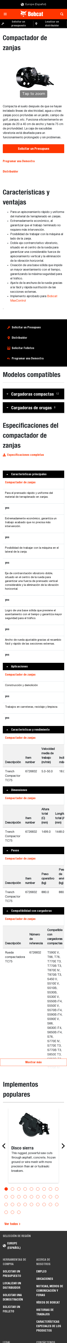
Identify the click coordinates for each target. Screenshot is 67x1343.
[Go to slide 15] (37, 1196)
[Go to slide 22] (25, 1204)
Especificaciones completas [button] (25, 455)
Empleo (41, 1271)
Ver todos (11, 1224)
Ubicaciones (44, 1279)
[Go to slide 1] (6, 1189)
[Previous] (4, 1146)
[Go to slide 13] (25, 1196)
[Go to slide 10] (6, 1196)
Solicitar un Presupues (33, 149)
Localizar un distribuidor (12, 1285)
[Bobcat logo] (32, 14)
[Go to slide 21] (18, 1204)
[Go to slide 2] (12, 1189)
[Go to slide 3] (18, 1189)
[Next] (62, 1146)
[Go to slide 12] (18, 1196)
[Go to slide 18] (56, 1196)
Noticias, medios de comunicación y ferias (49, 1290)
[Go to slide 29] (12, 1212)
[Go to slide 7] (44, 1189)
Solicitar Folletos (23, 348)
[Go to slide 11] (12, 1196)
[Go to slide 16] (44, 1196)
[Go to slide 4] (25, 1189)
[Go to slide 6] (37, 1189)
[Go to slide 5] (31, 1189)
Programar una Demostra (19, 161)
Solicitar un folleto (11, 1309)
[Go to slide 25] (44, 1204)
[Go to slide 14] (31, 1196)
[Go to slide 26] (50, 1204)
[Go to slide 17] (50, 1196)
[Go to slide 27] (56, 1204)
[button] (33, 394)
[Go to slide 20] (12, 1204)
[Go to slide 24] (37, 1204)
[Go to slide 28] (6, 1212)
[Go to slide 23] (31, 1204)
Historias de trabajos (45, 1312)
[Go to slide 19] (6, 1204)
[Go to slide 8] (50, 1189)
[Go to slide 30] (18, 1212)
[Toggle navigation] (6, 14)
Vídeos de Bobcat (48, 1302)
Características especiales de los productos (48, 1326)
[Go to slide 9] (56, 1189)
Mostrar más (33, 1062)
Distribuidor (10, 171)
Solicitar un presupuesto (12, 1274)
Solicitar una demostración (13, 1297)
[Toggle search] (61, 14)
